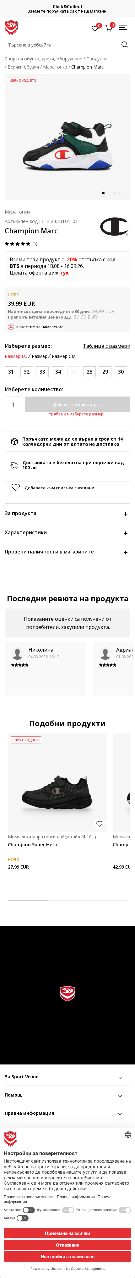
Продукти (96, 59)
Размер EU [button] (16, 356)
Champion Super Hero (32, 844)
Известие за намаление (40, 327)
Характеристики (26, 532)
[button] (67, 45)
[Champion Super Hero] (57, 782)
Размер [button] (39, 356)
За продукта (20, 513)
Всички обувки (23, 67)
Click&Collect (68, 6)
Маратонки (55, 67)
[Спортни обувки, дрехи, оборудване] (11, 27)
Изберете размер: (28, 346)
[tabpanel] (67, 137)
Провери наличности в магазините (49, 551)
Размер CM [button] (64, 356)
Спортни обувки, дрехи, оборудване (43, 59)
